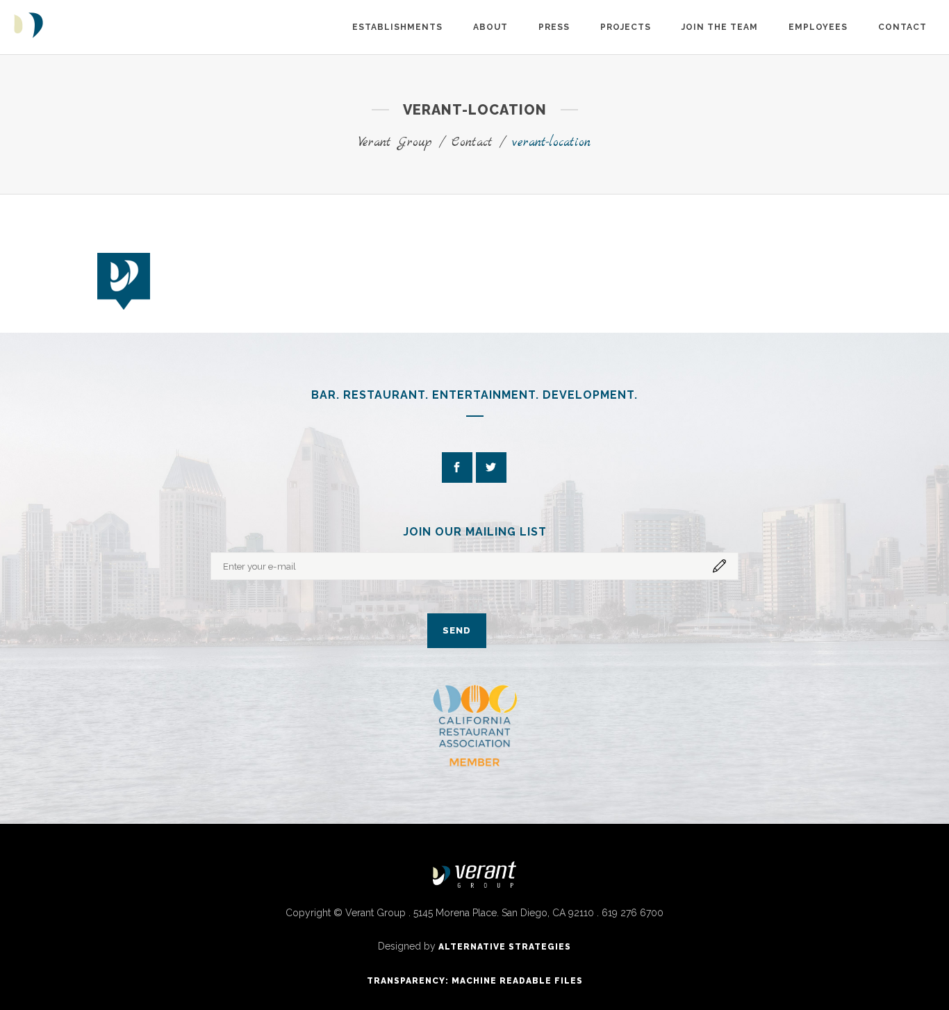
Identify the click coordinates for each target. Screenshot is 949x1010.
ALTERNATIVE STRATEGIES (504, 947)
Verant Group (395, 142)
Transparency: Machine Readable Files (475, 981)
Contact (472, 142)
